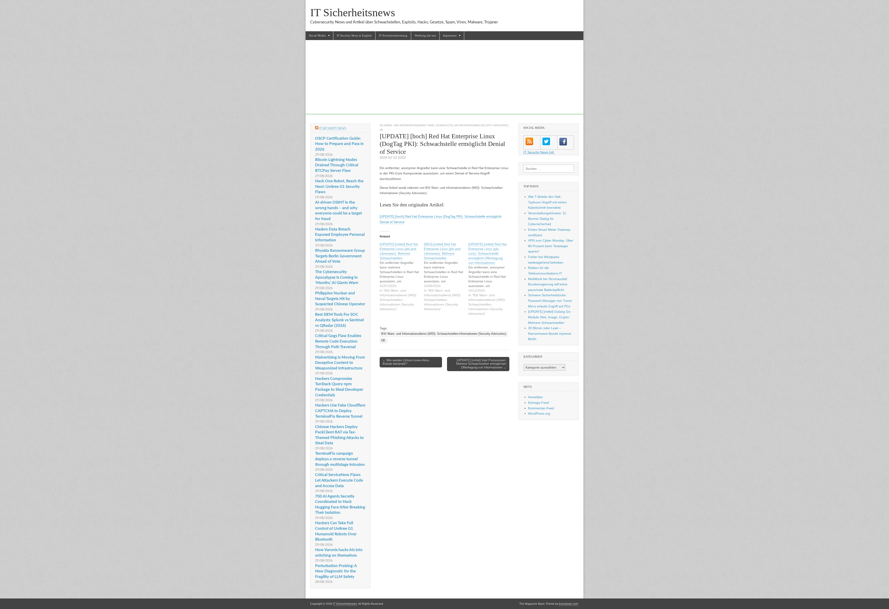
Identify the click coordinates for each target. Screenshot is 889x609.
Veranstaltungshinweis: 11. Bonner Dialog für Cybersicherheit (547, 218)
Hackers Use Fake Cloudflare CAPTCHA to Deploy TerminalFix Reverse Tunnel (340, 410)
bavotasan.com (568, 604)
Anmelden (535, 397)
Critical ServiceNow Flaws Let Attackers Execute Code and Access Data (339, 480)
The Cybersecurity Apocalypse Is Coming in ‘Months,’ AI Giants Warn (336, 277)
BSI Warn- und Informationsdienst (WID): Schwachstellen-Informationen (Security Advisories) (444, 125)
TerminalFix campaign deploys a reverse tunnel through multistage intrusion (340, 458)
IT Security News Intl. (538, 152)
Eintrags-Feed (538, 402)
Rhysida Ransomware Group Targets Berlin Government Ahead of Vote (340, 256)
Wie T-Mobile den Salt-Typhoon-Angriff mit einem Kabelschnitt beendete (547, 202)
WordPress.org (539, 413)
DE (381, 130)
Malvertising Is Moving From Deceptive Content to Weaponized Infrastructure (340, 362)
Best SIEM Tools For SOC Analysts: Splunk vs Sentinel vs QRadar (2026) (339, 319)
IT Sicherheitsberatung (393, 35)
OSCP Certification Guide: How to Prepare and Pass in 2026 (339, 143)
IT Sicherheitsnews (352, 12)
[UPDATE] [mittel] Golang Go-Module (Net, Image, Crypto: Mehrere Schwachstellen (549, 317)
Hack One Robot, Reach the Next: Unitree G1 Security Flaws (339, 186)
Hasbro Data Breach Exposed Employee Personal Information (340, 234)
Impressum (450, 35)
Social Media (317, 35)
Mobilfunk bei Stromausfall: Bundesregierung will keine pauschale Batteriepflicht (548, 284)
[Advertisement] (444, 81)
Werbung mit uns (425, 35)
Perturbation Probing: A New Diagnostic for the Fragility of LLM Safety (336, 571)
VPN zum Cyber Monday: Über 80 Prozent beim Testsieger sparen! (550, 246)
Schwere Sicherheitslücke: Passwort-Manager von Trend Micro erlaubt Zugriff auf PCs (550, 300)
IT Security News (332, 128)
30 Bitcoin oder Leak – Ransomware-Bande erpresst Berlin (549, 333)
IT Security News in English (354, 35)
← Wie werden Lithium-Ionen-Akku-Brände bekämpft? (406, 362)
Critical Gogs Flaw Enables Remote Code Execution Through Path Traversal (338, 341)
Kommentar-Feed (541, 408)
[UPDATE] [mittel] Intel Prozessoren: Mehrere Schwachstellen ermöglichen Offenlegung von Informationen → (481, 364)
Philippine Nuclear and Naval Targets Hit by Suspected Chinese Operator (340, 298)
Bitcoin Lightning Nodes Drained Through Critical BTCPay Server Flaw (336, 165)
